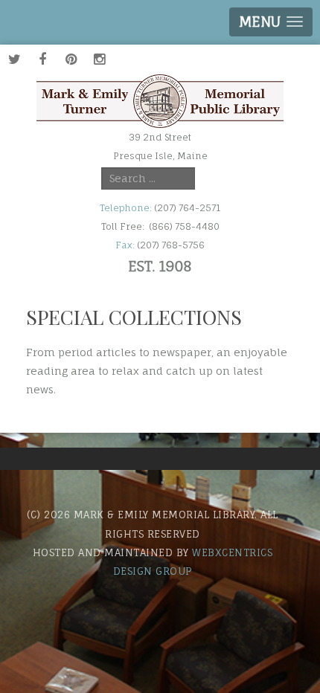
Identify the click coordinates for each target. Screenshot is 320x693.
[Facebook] (42, 59)
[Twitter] (14, 59)
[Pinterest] (71, 59)
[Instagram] (99, 59)
